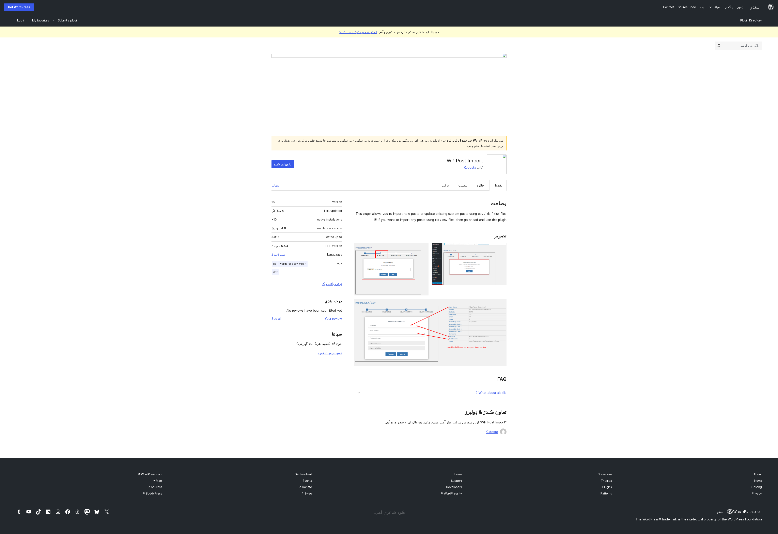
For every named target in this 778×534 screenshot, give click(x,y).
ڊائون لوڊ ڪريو (282, 164)
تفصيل (498, 185)
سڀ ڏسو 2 (278, 254)
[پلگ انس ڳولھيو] (719, 46)
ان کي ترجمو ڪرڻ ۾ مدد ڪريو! (358, 32)
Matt (157, 480)
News (758, 480)
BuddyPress (152, 493)
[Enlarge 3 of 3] (501, 304)
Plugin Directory (751, 20)
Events (307, 480)
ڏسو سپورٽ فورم (329, 353)
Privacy (757, 493)
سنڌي (720, 512)
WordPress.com (150, 474)
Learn (458, 474)
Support (456, 480)
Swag (306, 493)
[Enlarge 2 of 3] (423, 248)
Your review (333, 319)
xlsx (275, 272)
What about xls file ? (491, 393)
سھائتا (275, 185)
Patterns (606, 493)
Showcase (605, 474)
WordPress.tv (451, 493)
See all (276, 319)
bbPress (154, 487)
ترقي (445, 185)
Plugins (607, 487)
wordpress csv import (293, 263)
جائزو (480, 185)
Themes (606, 480)
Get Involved (303, 474)
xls (274, 263)
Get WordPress (19, 7)
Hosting (756, 487)
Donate (305, 487)
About (758, 474)
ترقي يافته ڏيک (332, 284)
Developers (454, 487)
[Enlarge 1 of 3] (501, 248)
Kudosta (470, 167)
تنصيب (462, 185)
